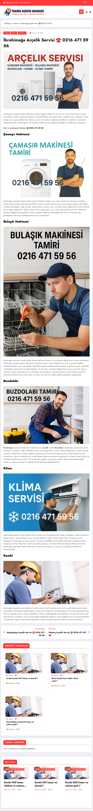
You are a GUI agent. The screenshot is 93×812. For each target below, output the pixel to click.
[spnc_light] (90, 12)
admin (11, 675)
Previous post (40, 629)
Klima (14, 33)
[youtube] (85, 2)
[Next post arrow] (89, 632)
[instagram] (82, 2)
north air (22, 33)
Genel (7, 33)
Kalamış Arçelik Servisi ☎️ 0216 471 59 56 (67, 634)
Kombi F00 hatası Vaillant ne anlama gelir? (14, 784)
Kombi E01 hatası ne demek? (46, 784)
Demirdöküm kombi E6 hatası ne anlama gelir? (20, 723)
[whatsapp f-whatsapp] (88, 2)
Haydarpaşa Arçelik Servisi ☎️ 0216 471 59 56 (26, 634)
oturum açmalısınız (28, 748)
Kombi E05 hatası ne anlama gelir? (76, 784)
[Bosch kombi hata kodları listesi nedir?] (69, 663)
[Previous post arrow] (4, 632)
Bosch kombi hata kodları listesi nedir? (65, 679)
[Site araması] (86, 12)
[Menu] (81, 11)
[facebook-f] (79, 2)
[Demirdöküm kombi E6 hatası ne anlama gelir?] (23, 706)
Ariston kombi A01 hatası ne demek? (22, 678)
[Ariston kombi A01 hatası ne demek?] (23, 663)
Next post (52, 629)
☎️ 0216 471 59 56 (35, 128)
